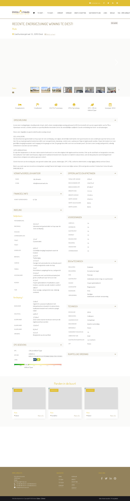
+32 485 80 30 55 (21, 484)
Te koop (61, 479)
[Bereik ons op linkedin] (110, 479)
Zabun (38, 498)
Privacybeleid (114, 498)
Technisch (73, 306)
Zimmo (43, 498)
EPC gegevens (20, 344)
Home (60, 476)
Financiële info (21, 193)
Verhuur (69, 13)
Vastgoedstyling (95, 13)
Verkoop (60, 13)
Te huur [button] (50, 13)
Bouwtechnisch (75, 261)
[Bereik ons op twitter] (106, 479)
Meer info (41, 416)
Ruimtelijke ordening (78, 354)
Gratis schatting (80, 13)
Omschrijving (20, 120)
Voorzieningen (75, 217)
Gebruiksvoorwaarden (104, 498)
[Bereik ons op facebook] (101, 479)
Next (117, 62)
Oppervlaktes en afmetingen (81, 173)
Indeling (18, 210)
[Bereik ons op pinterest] (115, 479)
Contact (74, 488)
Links (105, 13)
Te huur (61, 482)
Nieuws (112, 13)
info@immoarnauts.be (40, 183)
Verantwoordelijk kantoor (27, 173)
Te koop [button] (40, 13)
